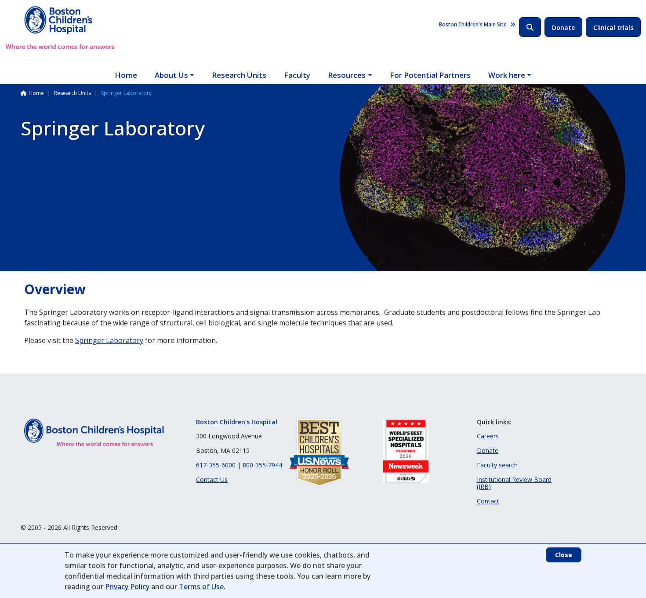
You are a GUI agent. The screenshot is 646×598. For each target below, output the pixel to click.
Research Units (239, 75)
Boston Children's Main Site (473, 24)
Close (563, 555)
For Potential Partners (430, 75)
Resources (347, 75)
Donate (563, 27)
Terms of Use (201, 586)
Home (126, 75)
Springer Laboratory (109, 340)
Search (530, 27)
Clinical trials (613, 27)
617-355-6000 (216, 465)
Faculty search (497, 465)
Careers (488, 436)
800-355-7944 (262, 465)
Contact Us (212, 479)
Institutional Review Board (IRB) (514, 483)
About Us (171, 75)
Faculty (297, 75)
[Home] (60, 28)
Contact (488, 501)
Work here (506, 75)
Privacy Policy (127, 586)
